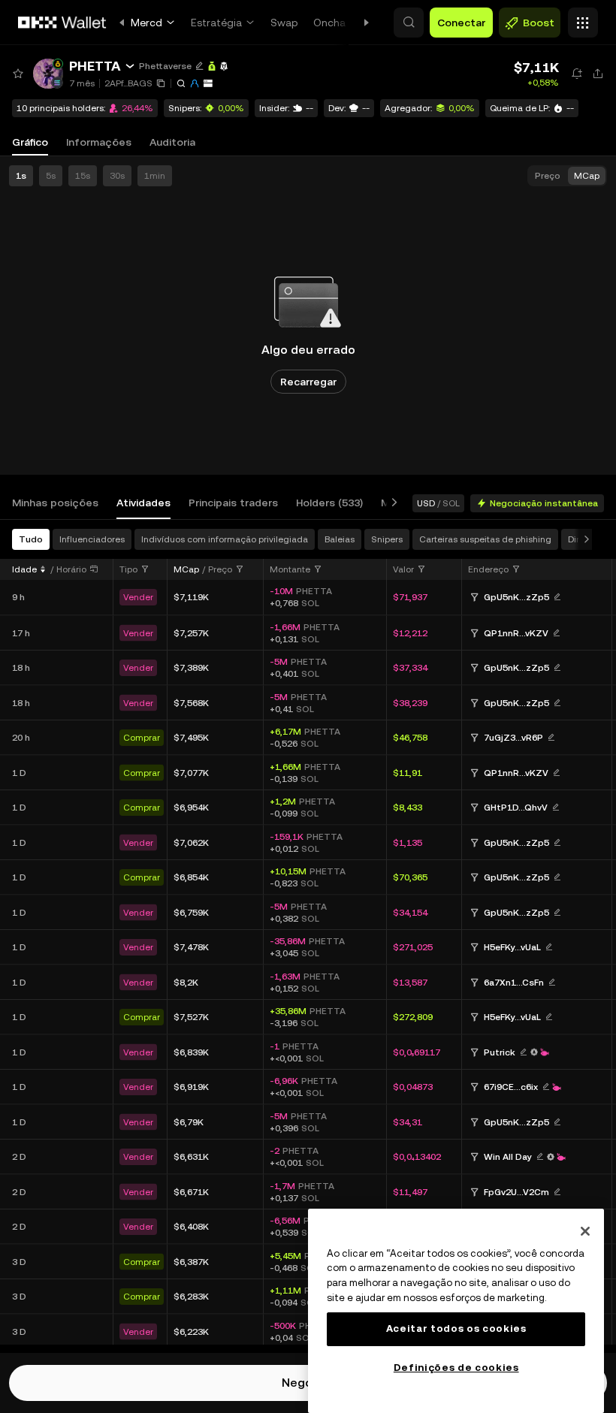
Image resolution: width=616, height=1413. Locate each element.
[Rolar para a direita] (391, 503)
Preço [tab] (547, 176)
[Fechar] (585, 1231)
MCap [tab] (586, 176)
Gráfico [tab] (30, 142)
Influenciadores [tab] (92, 539)
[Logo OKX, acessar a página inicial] (62, 23)
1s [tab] (21, 176)
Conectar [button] (461, 23)
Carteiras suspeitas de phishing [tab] (485, 539)
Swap (284, 23)
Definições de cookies (456, 1367)
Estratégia (216, 23)
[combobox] (134, 569)
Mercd (146, 23)
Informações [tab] (98, 142)
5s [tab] (51, 176)
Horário (71, 569)
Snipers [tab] (387, 539)
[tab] (55, 503)
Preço (220, 569)
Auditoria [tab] (172, 142)
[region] (456, 1311)
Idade (24, 569)
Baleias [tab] (340, 539)
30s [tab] (117, 176)
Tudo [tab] (31, 539)
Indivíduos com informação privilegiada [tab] (224, 539)
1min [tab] (154, 176)
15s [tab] (82, 176)
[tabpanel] (308, 936)
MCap (186, 569)
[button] (408, 22)
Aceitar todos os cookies (456, 1328)
